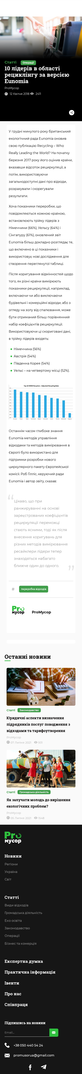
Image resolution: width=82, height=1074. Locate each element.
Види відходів (18, 241)
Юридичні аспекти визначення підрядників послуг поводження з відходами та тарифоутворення (38, 724)
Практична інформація (31, 302)
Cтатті (13, 233)
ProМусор (12, 88)
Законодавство (18, 261)
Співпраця (17, 334)
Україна (12, 196)
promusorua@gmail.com (34, 1055)
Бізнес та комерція (22, 274)
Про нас (14, 323)
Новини (14, 182)
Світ (9, 202)
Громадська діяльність (25, 247)
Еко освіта (14, 254)
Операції (13, 267)
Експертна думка (25, 291)
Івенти (13, 312)
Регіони (12, 189)
